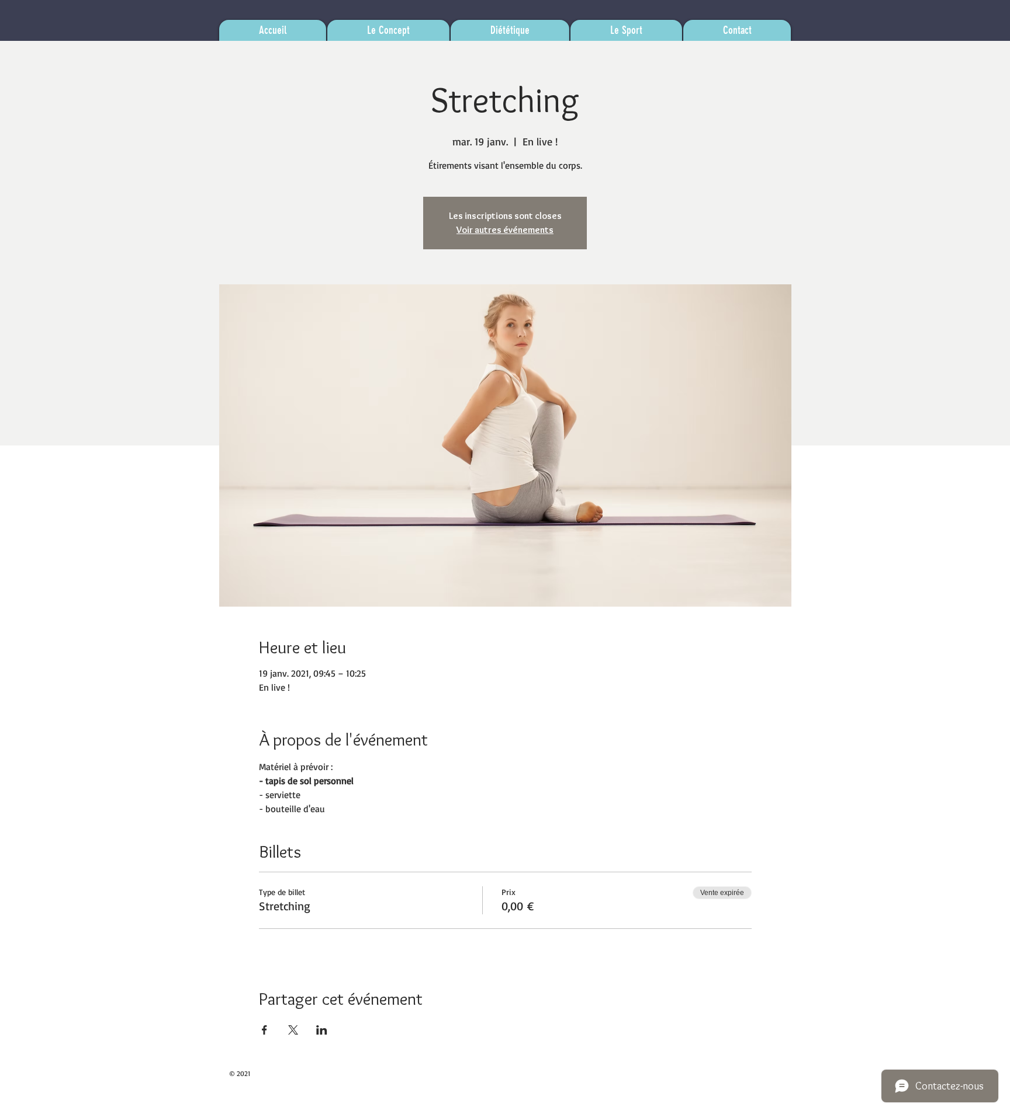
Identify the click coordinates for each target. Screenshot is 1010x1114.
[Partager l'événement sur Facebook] (264, 1030)
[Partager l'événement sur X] (293, 1030)
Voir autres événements (505, 229)
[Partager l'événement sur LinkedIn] (321, 1030)
